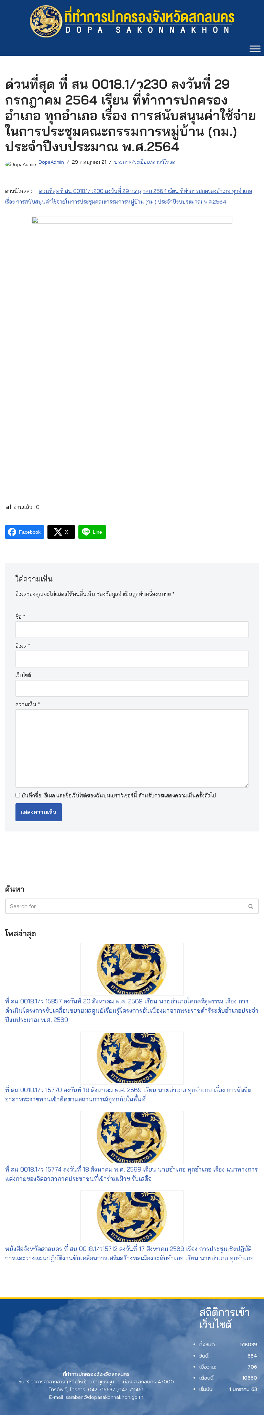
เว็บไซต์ (23, 675)
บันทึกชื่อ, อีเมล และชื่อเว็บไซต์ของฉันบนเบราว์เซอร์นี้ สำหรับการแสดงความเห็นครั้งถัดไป (118, 795)
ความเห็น (27, 704)
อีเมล (22, 645)
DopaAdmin (51, 162)
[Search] (251, 906)
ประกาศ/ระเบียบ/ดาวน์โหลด (144, 162)
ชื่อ (20, 616)
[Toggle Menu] (255, 48)
